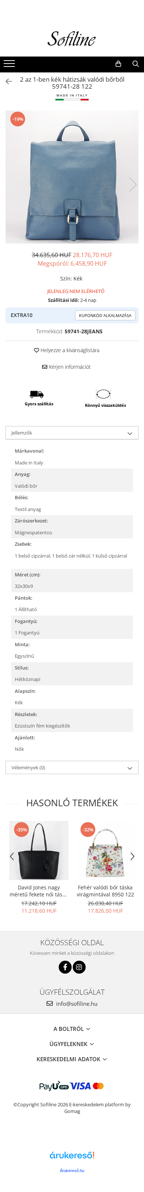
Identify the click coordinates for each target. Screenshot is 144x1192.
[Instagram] (79, 967)
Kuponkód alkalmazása (105, 315)
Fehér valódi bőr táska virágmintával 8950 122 (105, 891)
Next (132, 184)
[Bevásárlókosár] (118, 64)
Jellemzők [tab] (21, 432)
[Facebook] (65, 967)
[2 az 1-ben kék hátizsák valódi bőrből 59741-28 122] (72, 176)
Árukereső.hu (72, 1170)
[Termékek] (10, 65)
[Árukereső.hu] (72, 1158)
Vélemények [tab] (28, 767)
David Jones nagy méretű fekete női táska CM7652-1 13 (39, 891)
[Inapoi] (5, 81)
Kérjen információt (69, 366)
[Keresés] (135, 64)
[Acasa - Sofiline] (72, 39)
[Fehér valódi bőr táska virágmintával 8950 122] (105, 850)
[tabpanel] (72, 176)
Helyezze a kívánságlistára (69, 350)
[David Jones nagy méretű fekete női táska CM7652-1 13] (38, 850)
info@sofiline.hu (76, 1003)
